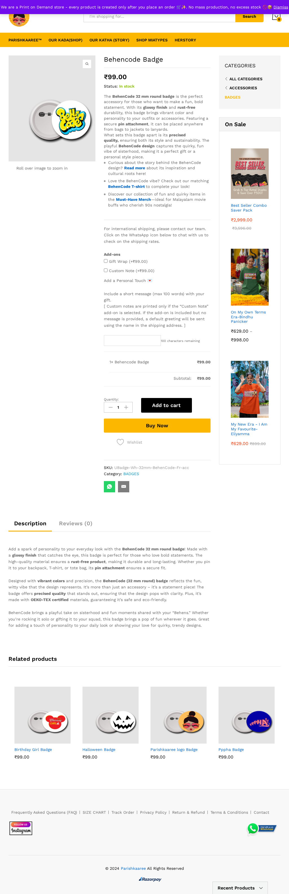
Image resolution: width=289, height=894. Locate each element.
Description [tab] (30, 523)
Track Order (122, 812)
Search (249, 16)
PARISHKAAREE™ (24, 40)
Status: (111, 86)
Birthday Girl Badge (33, 749)
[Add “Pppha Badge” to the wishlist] (259, 740)
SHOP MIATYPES (152, 40)
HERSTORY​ (185, 40)
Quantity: (111, 399)
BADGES (131, 474)
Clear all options (125, 378)
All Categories (245, 79)
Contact (261, 812)
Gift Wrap (128, 261)
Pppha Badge (231, 749)
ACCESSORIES (243, 88)
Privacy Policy (153, 812)
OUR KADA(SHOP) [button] (65, 40)
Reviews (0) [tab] (76, 523)
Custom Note (131, 270)
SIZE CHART (94, 812)
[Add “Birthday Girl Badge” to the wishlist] (55, 740)
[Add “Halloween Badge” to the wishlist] (123, 740)
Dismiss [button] (280, 7)
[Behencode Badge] (109, 486)
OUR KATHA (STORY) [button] (109, 40)
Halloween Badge (98, 749)
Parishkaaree (133, 868)
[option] (42, 727)
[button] (29, 740)
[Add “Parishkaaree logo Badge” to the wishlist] (191, 740)
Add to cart (166, 405)
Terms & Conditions (229, 812)
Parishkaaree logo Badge (174, 749)
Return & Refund (188, 812)
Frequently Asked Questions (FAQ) (44, 812)
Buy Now (157, 425)
